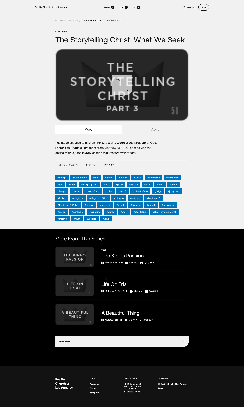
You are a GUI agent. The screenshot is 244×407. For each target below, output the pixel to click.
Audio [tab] (155, 129)
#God (106, 184)
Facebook (94, 384)
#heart (160, 184)
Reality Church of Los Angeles (51, 7)
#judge (157, 191)
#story (124, 211)
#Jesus (75, 191)
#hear (147, 184)
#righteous (77, 211)
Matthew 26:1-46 (113, 319)
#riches (61, 211)
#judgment (173, 191)
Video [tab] (89, 129)
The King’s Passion (122, 255)
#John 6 (122, 191)
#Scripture (94, 211)
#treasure (62, 218)
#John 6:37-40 (140, 191)
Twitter (93, 388)
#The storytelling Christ (164, 211)
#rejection (135, 205)
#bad (96, 177)
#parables (105, 205)
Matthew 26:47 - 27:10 (116, 291)
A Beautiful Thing (120, 313)
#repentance (168, 205)
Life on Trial (114, 284)
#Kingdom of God (98, 198)
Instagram (94, 392)
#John (109, 191)
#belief (108, 177)
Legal (160, 388)
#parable (89, 205)
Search (190, 7)
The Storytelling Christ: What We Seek (100, 20)
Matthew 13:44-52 (116, 147)
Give (204, 7)
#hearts (173, 184)
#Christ (137, 177)
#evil (60, 184)
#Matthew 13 (153, 198)
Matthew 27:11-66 (114, 262)
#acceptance (80, 177)
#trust (77, 218)
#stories (110, 211)
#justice (62, 198)
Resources (60, 20)
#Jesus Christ (92, 191)
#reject (120, 205)
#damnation (172, 177)
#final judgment (89, 184)
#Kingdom (77, 198)
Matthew (73, 20)
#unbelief (91, 218)
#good (119, 184)
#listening (119, 198)
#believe (123, 177)
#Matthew (135, 198)
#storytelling (140, 211)
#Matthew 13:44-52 (68, 205)
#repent (151, 205)
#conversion (153, 177)
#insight (62, 191)
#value (106, 218)
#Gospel (133, 184)
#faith (72, 184)
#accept (62, 177)
